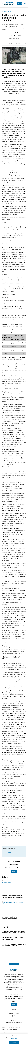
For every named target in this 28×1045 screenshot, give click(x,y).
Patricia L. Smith (14, 32)
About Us (4, 1027)
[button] (3, 4)
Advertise (8, 1027)
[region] (14, 1039)
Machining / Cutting (7, 11)
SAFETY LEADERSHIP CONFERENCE (14, 1022)
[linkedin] (11, 43)
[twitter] (14, 43)
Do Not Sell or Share (15, 1027)
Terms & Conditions (12, 1029)
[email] (19, 43)
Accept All (14, 1042)
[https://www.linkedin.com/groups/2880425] (13, 1016)
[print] (25, 43)
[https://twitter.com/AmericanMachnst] (14, 1016)
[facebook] (9, 43)
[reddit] (16, 43)
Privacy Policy (5, 1029)
